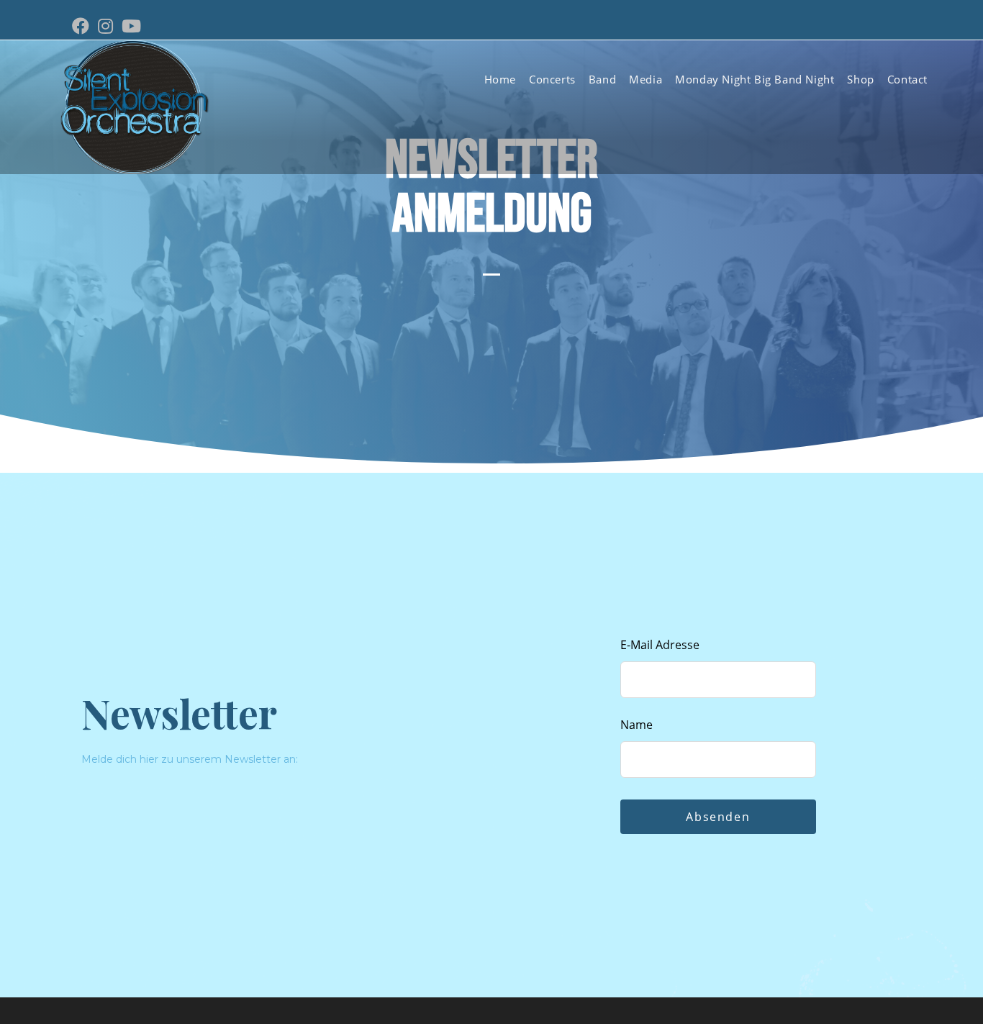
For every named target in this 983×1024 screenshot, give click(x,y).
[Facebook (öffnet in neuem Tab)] (83, 26)
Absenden (718, 817)
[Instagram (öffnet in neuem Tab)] (105, 26)
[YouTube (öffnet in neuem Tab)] (131, 26)
